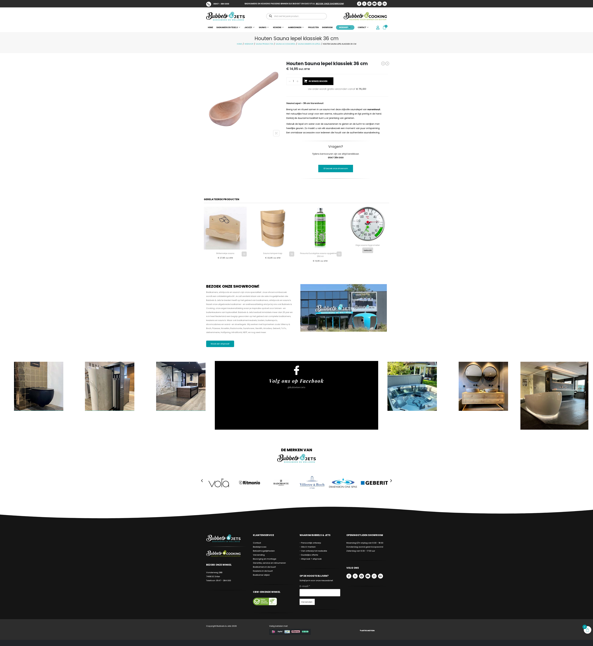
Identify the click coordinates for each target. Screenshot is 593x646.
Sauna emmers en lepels (309, 44)
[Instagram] (379, 4)
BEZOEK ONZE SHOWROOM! (330, 3)
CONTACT (362, 27)
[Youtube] (374, 4)
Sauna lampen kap (272, 253)
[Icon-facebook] (359, 4)
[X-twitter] (364, 4)
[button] (202, 480)
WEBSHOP (343, 27)
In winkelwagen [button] (244, 254)
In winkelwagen (318, 81)
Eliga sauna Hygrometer (368, 245)
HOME (210, 27)
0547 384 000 (336, 157)
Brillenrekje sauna (225, 253)
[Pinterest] (369, 4)
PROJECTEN (313, 27)
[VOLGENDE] (387, 63)
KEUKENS (277, 27)
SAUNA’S (262, 27)
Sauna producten (264, 44)
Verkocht (368, 250)
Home (239, 44)
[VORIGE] (383, 63)
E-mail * (305, 586)
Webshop (248, 44)
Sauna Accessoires (285, 44)
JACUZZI (248, 27)
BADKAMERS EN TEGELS (227, 27)
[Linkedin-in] (385, 4)
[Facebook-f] (348, 576)
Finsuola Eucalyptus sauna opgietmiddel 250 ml (320, 255)
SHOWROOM (327, 27)
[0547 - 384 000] (208, 4)
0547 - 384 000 (221, 3)
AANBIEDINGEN (294, 27)
